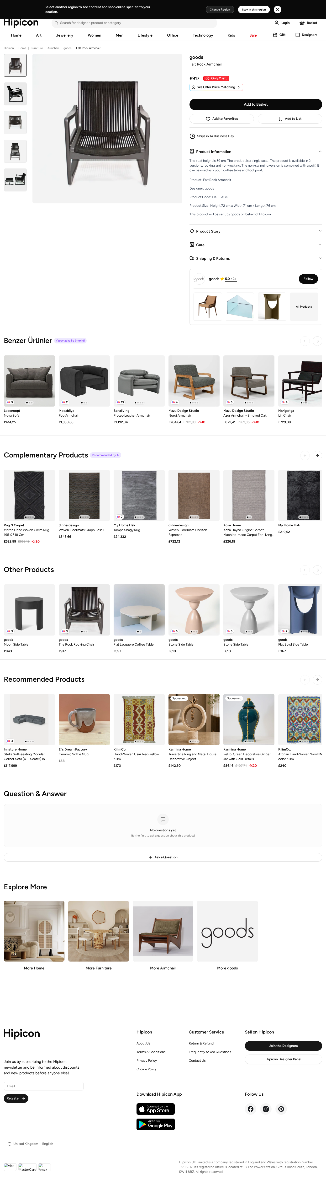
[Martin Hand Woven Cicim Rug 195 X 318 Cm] (29, 495)
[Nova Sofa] (29, 381)
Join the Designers (283, 1046)
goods (67, 48)
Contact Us (197, 1061)
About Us (143, 1043)
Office (172, 35)
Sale (253, 35)
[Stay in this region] (277, 9)
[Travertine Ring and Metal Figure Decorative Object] (194, 719)
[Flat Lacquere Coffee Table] (139, 610)
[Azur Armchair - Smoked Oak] (248, 381)
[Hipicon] (21, 23)
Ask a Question (166, 857)
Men (119, 35)
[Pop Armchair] (84, 381)
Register (13, 1098)
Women (94, 35)
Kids (231, 35)
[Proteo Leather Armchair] (139, 381)
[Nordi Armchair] (194, 381)
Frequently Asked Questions (210, 1052)
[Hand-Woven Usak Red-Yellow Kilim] (139, 719)
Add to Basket (256, 104)
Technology (203, 35)
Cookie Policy (147, 1069)
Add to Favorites (225, 119)
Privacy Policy (147, 1061)
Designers (309, 35)
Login (285, 23)
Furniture (37, 48)
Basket (312, 23)
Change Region (220, 9)
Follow (308, 279)
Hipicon (9, 48)
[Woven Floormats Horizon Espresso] (194, 495)
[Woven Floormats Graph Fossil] (84, 495)
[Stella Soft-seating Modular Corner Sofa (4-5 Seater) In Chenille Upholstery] (29, 719)
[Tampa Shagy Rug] (139, 495)
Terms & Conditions (151, 1052)
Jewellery (64, 35)
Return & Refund (201, 1043)
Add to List (293, 119)
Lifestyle (145, 35)
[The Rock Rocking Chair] (84, 610)
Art (39, 35)
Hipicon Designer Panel (283, 1059)
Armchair (53, 48)
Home (16, 35)
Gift (282, 35)
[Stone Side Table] (194, 610)
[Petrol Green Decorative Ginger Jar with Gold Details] (248, 719)
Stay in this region (254, 9)
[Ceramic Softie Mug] (84, 719)
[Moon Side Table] (29, 610)
